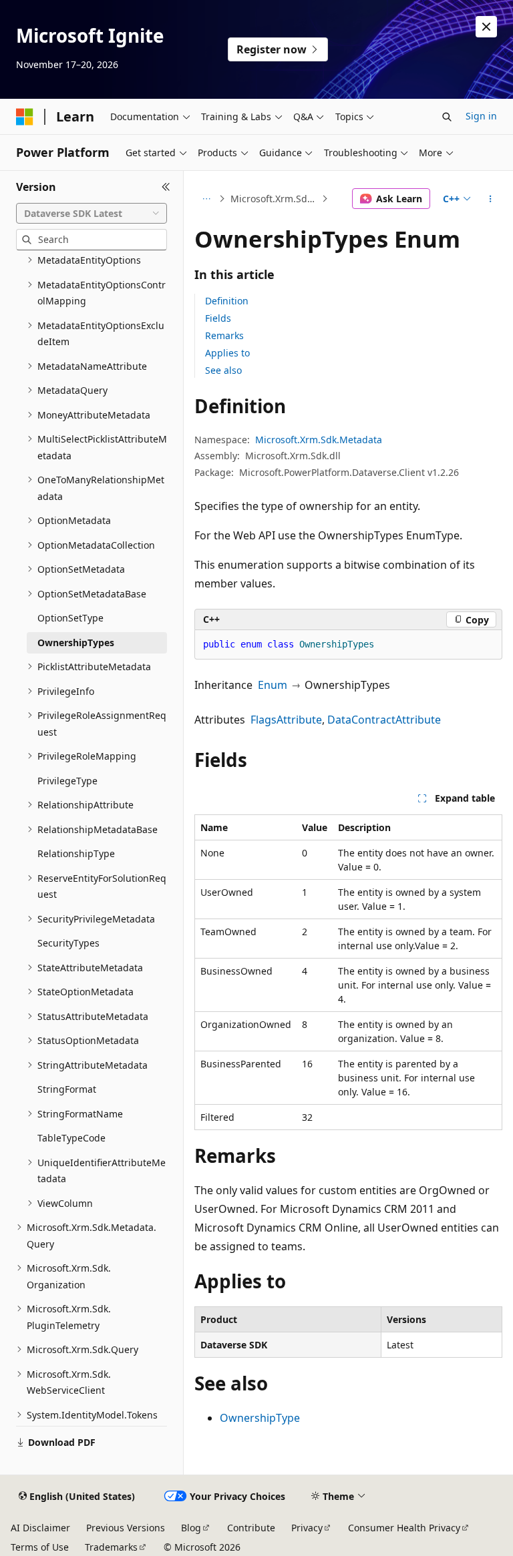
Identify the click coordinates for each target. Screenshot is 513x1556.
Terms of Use (40, 1547)
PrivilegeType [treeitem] (67, 780)
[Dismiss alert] (486, 26)
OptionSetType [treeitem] (70, 617)
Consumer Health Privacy (404, 1527)
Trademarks (111, 1547)
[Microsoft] (24, 116)
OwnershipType (260, 1417)
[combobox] (91, 213)
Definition (226, 300)
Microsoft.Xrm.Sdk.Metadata (274, 198)
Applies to (227, 352)
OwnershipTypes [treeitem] (75, 642)
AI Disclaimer (40, 1527)
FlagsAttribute (286, 719)
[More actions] (490, 199)
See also (223, 370)
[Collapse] (166, 187)
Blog (191, 1527)
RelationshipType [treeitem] (76, 853)
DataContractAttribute (384, 719)
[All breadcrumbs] (206, 199)
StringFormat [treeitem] (66, 1089)
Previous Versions (125, 1527)
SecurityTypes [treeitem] (68, 943)
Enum (272, 685)
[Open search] (447, 117)
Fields (218, 318)
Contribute (251, 1527)
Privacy (307, 1527)
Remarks (224, 335)
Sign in (481, 115)
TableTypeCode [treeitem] (71, 1137)
